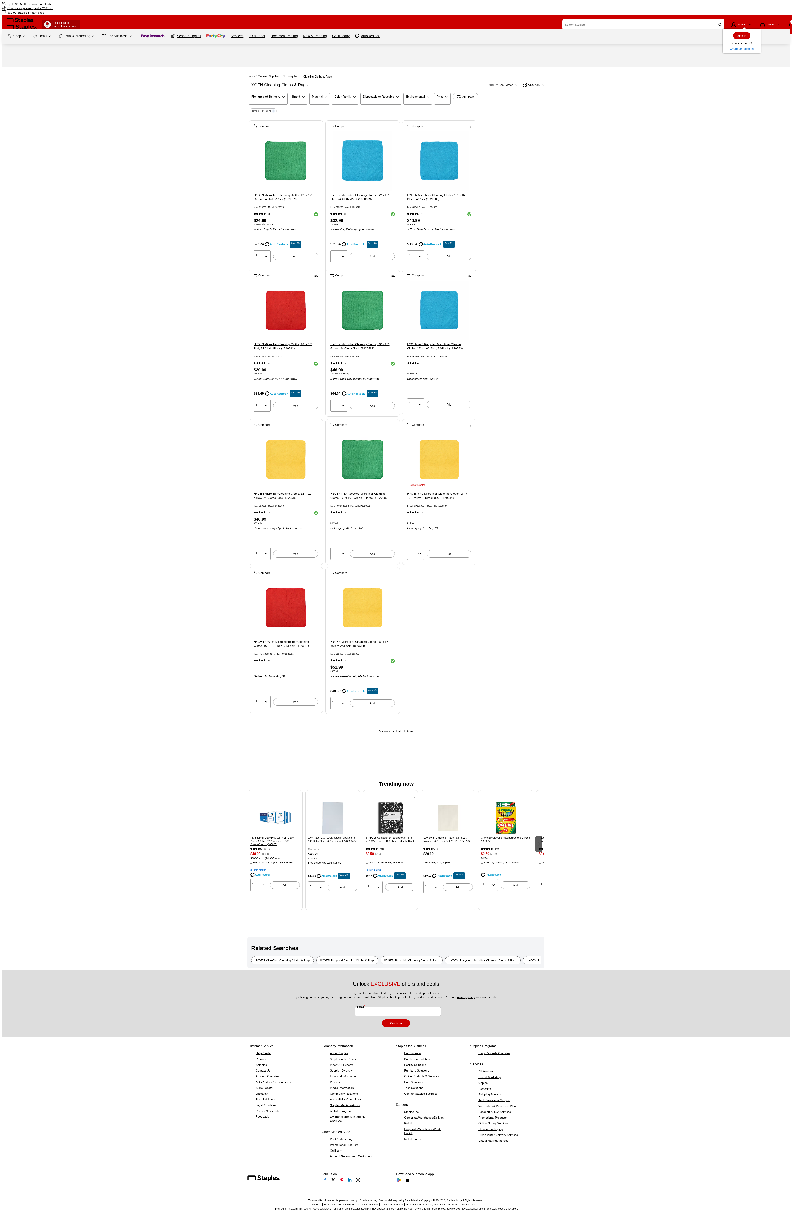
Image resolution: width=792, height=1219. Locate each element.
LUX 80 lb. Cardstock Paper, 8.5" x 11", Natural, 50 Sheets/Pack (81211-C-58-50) (446, 839)
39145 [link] (267, 849)
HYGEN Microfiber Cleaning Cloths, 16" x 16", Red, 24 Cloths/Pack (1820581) (283, 346)
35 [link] (422, 513)
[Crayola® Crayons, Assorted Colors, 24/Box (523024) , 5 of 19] (505, 818)
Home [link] (251, 76)
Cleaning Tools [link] (291, 76)
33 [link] (422, 363)
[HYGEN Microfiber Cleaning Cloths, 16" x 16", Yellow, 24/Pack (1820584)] (362, 607)
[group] (275, 843)
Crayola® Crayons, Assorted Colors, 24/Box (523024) (505, 839)
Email (361, 1006)
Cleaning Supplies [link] (268, 76)
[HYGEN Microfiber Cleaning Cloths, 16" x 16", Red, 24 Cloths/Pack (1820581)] (286, 310)
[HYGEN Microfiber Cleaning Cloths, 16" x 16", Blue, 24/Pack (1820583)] (439, 161)
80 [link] (345, 214)
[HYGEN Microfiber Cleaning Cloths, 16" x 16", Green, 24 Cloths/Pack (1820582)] (362, 310)
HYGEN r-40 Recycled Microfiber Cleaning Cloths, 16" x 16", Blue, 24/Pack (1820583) (435, 346)
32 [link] (269, 363)
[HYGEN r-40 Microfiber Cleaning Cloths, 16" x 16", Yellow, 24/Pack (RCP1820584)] (439, 459)
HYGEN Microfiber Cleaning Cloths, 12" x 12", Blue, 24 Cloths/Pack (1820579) (360, 197)
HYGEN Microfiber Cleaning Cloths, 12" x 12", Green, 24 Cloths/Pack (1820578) (283, 197)
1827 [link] (497, 849)
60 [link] (269, 513)
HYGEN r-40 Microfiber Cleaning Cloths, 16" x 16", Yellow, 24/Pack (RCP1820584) (437, 495)
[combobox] (643, 24)
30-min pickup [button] (258, 870)
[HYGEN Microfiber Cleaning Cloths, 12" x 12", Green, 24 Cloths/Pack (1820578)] (286, 161)
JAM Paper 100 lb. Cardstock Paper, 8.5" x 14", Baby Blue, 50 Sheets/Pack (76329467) (332, 839)
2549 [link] (382, 849)
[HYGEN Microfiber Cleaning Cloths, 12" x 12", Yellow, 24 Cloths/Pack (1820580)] (286, 459)
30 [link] (345, 363)
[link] (133, 4)
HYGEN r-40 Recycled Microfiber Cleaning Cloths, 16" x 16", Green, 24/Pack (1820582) (359, 495)
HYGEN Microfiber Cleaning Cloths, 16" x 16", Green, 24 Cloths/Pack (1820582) (360, 346)
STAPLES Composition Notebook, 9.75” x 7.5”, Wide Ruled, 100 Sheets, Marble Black (390, 839)
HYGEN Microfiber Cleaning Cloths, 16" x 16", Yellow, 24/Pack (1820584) (360, 643)
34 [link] (422, 214)
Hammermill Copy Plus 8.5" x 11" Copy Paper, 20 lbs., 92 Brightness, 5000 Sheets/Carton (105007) (272, 841)
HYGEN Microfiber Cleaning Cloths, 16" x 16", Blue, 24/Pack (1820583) (437, 197)
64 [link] (269, 214)
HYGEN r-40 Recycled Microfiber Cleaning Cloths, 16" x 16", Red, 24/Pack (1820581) (281, 643)
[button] (720, 25)
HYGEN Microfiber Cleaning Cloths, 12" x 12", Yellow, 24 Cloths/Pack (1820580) (283, 495)
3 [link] (437, 849)
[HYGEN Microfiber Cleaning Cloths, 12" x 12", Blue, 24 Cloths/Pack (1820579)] (362, 161)
